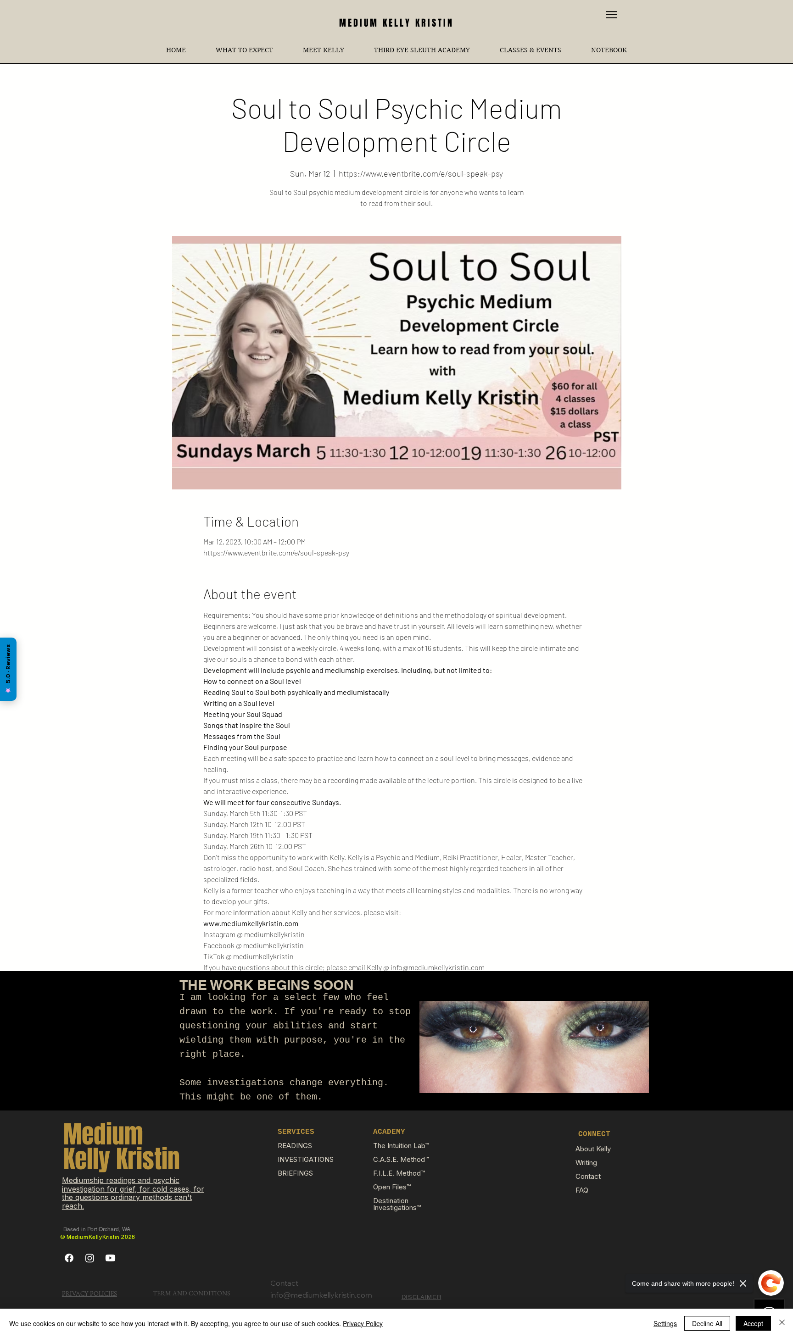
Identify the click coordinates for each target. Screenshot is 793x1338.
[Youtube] (110, 1258)
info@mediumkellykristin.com (321, 1295)
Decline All (707, 1323)
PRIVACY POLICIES (89, 1294)
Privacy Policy (363, 1323)
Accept (753, 1323)
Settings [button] (665, 1323)
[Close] (781, 1323)
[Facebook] (69, 1258)
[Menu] (611, 14)
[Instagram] (89, 1258)
